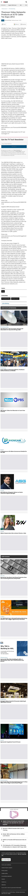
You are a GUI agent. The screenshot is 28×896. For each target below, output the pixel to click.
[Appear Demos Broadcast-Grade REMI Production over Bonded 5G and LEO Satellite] (14, 819)
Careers (3, 879)
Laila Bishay (8, 20)
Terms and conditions (6, 864)
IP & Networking (12, 8)
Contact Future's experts (7, 867)
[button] (1, 2)
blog (3, 291)
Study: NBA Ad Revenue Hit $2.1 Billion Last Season (14, 834)
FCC (26, 5)
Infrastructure (4, 8)
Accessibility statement (7, 876)
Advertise (4, 884)
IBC (21, 5)
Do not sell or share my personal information (11, 887)
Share (4, 24)
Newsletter (24, 24)
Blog (3, 20)
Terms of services (16, 150)
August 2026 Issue (12, 5)
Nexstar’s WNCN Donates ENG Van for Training (13, 829)
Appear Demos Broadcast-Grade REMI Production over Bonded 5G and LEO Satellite (13, 822)
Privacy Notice (18, 151)
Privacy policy (4, 870)
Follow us (17, 24)
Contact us (4, 882)
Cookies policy (5, 873)
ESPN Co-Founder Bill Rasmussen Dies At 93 (14, 840)
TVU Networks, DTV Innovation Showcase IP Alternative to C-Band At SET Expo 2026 (14, 846)
